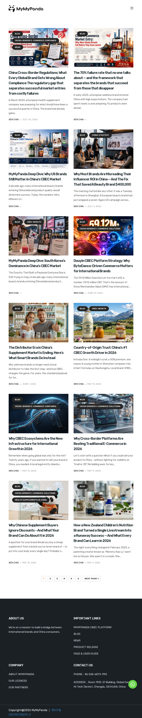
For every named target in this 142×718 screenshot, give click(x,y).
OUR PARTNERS (18, 687)
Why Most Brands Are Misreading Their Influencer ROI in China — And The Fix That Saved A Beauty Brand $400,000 (102, 179)
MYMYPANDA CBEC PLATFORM (92, 627)
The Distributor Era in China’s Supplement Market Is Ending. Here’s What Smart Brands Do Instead (36, 352)
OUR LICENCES (18, 680)
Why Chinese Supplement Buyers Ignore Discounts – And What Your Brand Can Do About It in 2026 (34, 530)
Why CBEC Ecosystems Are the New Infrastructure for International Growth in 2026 (36, 443)
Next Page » (92, 579)
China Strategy (100, 135)
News (17, 47)
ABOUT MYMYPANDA (21, 674)
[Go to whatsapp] (132, 684)
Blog (17, 34)
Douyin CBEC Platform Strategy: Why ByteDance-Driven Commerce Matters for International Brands (103, 266)
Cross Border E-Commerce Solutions (100, 229)
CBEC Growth (34, 222)
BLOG (77, 633)
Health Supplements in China (31, 500)
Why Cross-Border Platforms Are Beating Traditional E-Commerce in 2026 (100, 443)
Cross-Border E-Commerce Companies (35, 40)
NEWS (77, 640)
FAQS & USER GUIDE (86, 653)
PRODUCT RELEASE (86, 647)
